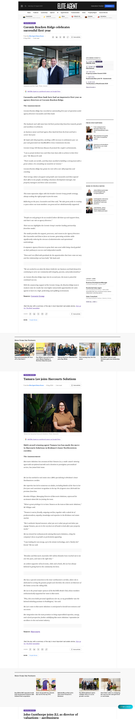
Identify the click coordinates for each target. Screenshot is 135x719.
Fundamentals (75, 12)
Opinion (52, 12)
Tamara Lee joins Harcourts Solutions (50, 379)
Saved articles (103, 12)
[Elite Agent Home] (67, 6)
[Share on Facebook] (53, 37)
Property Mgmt (92, 12)
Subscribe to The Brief (97, 6)
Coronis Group (37, 296)
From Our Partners (94, 123)
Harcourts (35, 631)
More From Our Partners (25, 340)
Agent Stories (65, 12)
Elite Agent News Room (36, 36)
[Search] (25, 6)
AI (57, 12)
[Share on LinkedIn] (56, 37)
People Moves (30, 23)
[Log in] (22, 6)
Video (84, 12)
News (29, 12)
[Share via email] (64, 37)
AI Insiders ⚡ (109, 6)
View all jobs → (91, 301)
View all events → (91, 87)
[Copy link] (67, 37)
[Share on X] (60, 37)
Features (35, 12)
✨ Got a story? (125, 707)
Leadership (44, 12)
